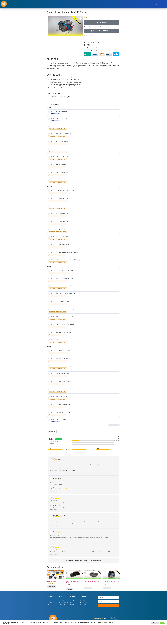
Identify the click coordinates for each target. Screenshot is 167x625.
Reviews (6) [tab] (52, 431)
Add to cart (69, 589)
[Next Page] (119, 425)
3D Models (34, 4)
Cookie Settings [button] (155, 622)
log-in (157, 4)
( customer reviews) (114, 38)
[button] (80, 18)
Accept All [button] (162, 622)
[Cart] (153, 4)
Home (19, 4)
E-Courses (26, 4)
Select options (51, 586)
